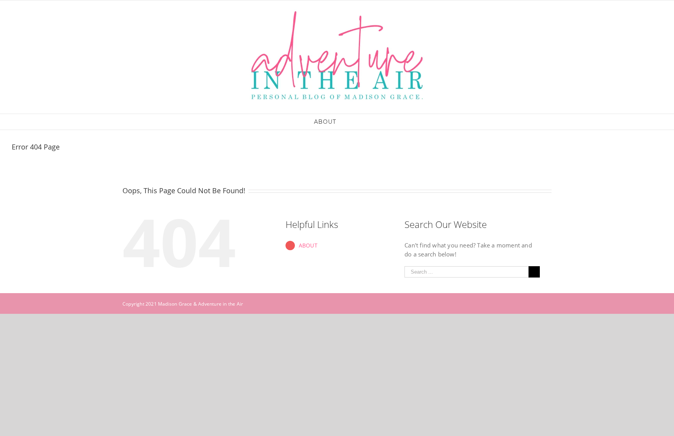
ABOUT (308, 245)
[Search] (348, 122)
